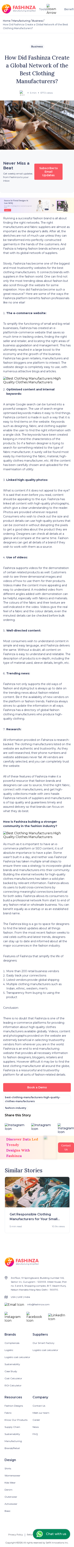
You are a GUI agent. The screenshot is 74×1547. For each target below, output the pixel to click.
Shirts (8, 1468)
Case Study (11, 1371)
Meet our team (41, 1412)
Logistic (9, 1350)
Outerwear (11, 1496)
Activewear (11, 1503)
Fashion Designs (14, 1405)
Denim (8, 1489)
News (36, 1426)
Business (37, 20)
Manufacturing (21, 20)
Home (6, 20)
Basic (7, 1510)
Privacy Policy (15, 1534)
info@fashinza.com (38, 1304)
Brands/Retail (12, 1448)
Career (36, 1419)
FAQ (35, 1434)
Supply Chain (12, 1426)
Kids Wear (10, 1482)
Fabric (8, 1412)
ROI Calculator (13, 1385)
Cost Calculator (13, 1378)
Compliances (12, 1342)
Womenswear (12, 1475)
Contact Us (39, 1405)
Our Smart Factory (43, 1342)
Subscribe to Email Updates (48, 171)
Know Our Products (16, 1419)
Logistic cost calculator (17, 1357)
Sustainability (12, 1364)
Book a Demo (37, 1087)
